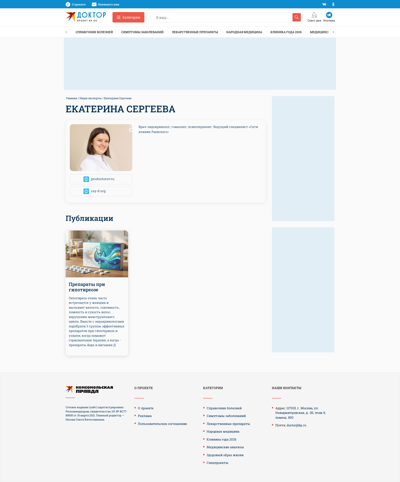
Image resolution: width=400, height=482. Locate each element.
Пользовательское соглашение (162, 424)
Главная (71, 98)
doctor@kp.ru (296, 425)
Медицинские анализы (225, 447)
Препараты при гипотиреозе (87, 287)
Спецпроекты (217, 463)
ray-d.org (98, 191)
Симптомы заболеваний (142, 32)
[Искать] (296, 17)
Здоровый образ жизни (225, 455)
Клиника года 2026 (286, 32)
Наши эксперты (90, 98)
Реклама (145, 416)
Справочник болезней (94, 32)
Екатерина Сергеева (117, 98)
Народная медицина (244, 32)
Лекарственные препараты (195, 32)
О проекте (146, 408)
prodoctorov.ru (102, 179)
